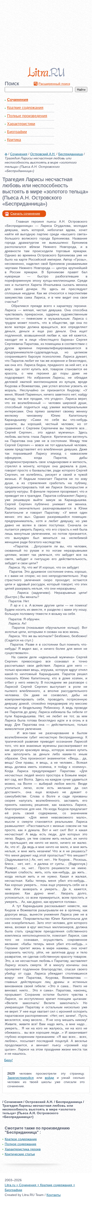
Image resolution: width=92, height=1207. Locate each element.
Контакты (53, 1195)
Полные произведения (27, 116)
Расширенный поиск (54, 84)
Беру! (8, 1060)
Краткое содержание (21, 1139)
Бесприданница (70, 154)
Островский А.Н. (42, 154)
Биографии (17, 132)
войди (49, 1078)
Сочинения (17, 100)
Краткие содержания (25, 108)
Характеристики (21, 124)
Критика (14, 140)
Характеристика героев (23, 1149)
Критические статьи (20, 1154)
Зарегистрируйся (20, 1078)
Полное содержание (20, 1144)
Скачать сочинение (25, 213)
